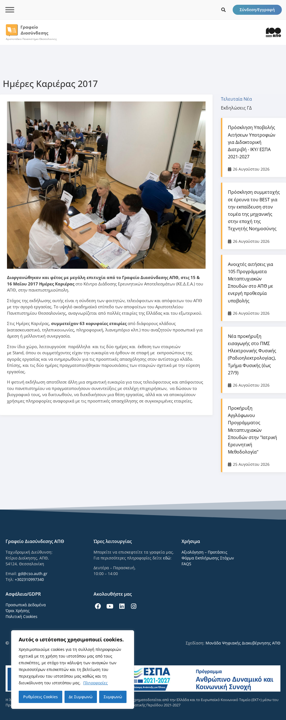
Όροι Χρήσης (18, 610)
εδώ (166, 558)
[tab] (239, 98)
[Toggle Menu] (9, 9)
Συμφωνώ (113, 696)
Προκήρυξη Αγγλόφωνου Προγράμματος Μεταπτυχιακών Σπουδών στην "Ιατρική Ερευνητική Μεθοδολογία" (252, 430)
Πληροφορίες (95, 682)
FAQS (186, 563)
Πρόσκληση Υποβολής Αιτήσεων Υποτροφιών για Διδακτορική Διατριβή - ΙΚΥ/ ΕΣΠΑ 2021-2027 (251, 142)
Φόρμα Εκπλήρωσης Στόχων (208, 558)
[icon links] (223, 10)
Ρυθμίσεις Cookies (40, 696)
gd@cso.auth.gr (32, 573)
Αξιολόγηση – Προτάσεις (204, 552)
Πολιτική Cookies (21, 616)
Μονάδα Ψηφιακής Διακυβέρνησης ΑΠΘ (243, 643)
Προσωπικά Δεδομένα (26, 604)
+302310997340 (29, 579)
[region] (72, 669)
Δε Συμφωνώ (80, 696)
